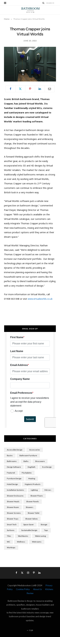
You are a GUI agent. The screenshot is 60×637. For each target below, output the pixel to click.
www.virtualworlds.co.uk (40, 298)
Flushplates (27, 473)
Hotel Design (12, 484)
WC (8, 542)
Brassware (40, 461)
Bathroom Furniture (28, 455)
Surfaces (10, 530)
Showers (29, 507)
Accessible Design (14, 450)
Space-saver (28, 524)
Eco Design (47, 467)
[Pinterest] (30, 88)
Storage (44, 524)
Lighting (34, 490)
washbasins (23, 536)
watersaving (40, 536)
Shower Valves (31, 519)
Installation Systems (15, 490)
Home (6, 19)
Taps (46, 530)
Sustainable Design (29, 530)
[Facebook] (11, 88)
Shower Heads (13, 501)
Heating (31, 478)
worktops (11, 547)
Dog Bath (31, 467)
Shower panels (32, 501)
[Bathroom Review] (30, 10)
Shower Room (13, 507)
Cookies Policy (23, 589)
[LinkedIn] (40, 88)
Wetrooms (36, 542)
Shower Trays (12, 519)
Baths (26, 461)
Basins (10, 455)
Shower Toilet (33, 513)
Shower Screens (14, 513)
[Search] (43, 3)
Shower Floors (36, 496)
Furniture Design (14, 478)
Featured (11, 473)
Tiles (9, 536)
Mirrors (47, 490)
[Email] (50, 88)
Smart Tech (11, 524)
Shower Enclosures (15, 496)
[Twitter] (20, 88)
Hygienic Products (32, 484)
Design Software (14, 467)
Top (30, 630)
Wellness (21, 542)
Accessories (34, 450)
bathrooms (12, 461)
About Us (37, 589)
